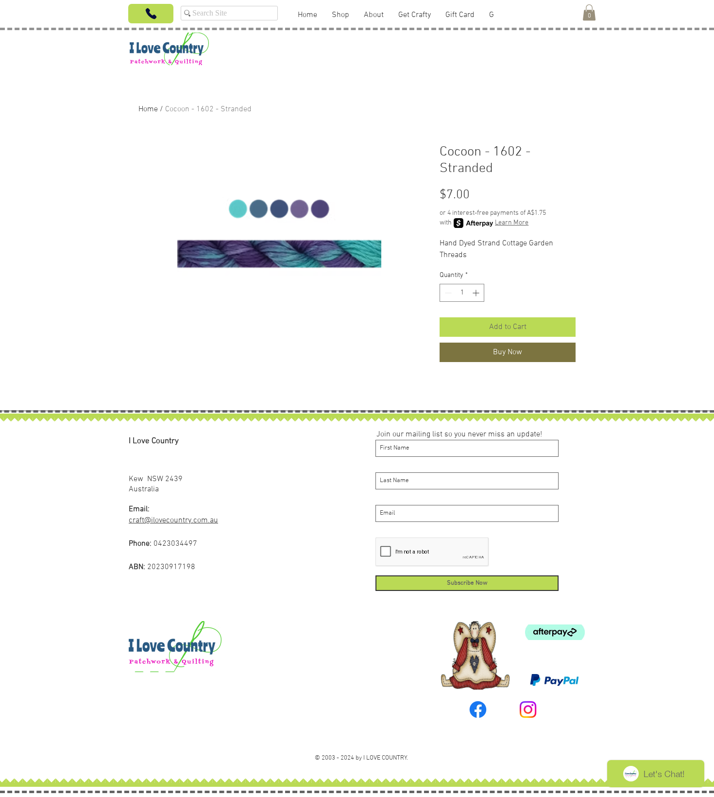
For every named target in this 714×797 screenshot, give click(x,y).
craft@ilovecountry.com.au (173, 520)
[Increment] (477, 292)
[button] (589, 12)
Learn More (511, 223)
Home (148, 109)
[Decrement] (447, 292)
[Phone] (150, 13)
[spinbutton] (462, 292)
